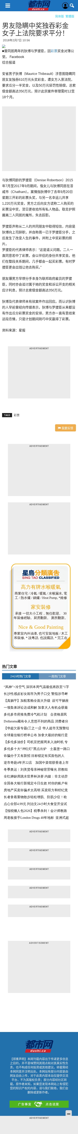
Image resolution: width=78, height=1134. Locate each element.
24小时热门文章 (20, 676)
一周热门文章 (57, 676)
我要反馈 (67, 428)
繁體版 (70, 16)
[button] (72, 5)
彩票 (54, 50)
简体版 (59, 16)
